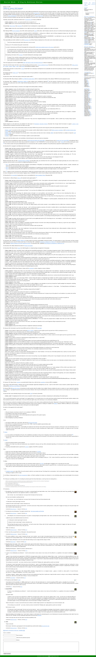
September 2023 (87, 92)
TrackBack (22, 630)
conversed (31, 268)
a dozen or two (75, 123)
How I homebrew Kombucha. (89, 52)
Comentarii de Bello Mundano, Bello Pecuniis (89, 78)
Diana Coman (12, 25)
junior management (23, 475)
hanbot (10, 66)
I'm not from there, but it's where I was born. (89, 18)
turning (62, 141)
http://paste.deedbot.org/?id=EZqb (37, 511)
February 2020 (87, 112)
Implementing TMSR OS (22, 81)
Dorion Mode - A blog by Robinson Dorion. (23, 2)
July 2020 (86, 109)
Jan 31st (42, 463)
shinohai (23, 66)
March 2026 (86, 89)
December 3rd (27, 39)
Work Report (86, 86)
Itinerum (85, 81)
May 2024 (86, 91)
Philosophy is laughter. (88, 53)
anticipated (19, 25)
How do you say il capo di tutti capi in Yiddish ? (89, 20)
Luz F (85, 17)
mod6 (17, 66)
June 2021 (86, 103)
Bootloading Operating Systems (41, 123)
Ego (85, 79)
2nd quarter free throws (88, 73)
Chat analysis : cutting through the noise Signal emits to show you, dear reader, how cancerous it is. (89, 64)
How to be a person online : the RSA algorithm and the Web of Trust (89, 25)
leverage (21, 54)
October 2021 (86, 101)
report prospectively (12, 15)
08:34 (21, 586)
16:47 (26, 529)
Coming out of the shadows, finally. (89, 39)
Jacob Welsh (13, 577)
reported (18, 382)
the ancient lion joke (45, 625)
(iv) (6, 171)
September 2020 (87, 108)
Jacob (35, 30)
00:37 (25, 577)
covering (27, 446)
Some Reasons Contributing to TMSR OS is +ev (54, 243)
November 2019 (87, 114)
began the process (16, 388)
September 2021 (87, 102)
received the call (28, 19)
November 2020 (87, 107)
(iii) (3, 143)
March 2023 (86, 97)
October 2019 (86, 115)
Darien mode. (86, 60)
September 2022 (87, 98)
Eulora (85, 80)
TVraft (24, 62)
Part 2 (7, 167)
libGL (4, 389)
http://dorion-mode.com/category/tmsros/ (34, 62)
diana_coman (75, 64)
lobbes (14, 66)
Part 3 (7, 168)
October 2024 (86, 90)
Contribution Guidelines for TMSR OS (47, 241)
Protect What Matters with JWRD (89, 23)
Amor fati (86, 74)
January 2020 (86, 113)
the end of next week (32, 422)
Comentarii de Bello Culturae (89, 75)
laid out (19, 177)
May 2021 (86, 104)
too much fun (36, 13)
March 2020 (86, 111)
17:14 (26, 550)
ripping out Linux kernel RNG (63, 140)
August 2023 (86, 93)
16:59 (25, 541)
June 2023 (86, 95)
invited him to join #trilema (14, 385)
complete (39, 451)
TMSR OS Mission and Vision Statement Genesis (20, 243)
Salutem (85, 84)
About (85, 8)
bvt (4, 66)
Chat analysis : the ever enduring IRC (88, 62)
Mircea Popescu (13, 513)
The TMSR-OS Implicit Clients (28, 78)
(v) (36, 177)
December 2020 (87, 106)
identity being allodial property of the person (45, 47)
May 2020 (86, 110)
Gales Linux (15, 72)
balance (55, 403)
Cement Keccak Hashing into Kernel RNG (36, 140)
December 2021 (87, 99)
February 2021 (87, 105)
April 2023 (86, 96)
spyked (6, 66)
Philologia (86, 83)
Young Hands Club (39, 15)
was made (39, 328)
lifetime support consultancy (57, 130)
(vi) (72, 434)
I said (31, 393)
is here (19, 579)
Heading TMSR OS (21, 240)
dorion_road (8, 130)
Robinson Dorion (14, 529)
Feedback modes (9, 471)
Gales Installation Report (40, 175)
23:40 (26, 619)
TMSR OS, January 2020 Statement (13, 8)
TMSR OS (9, 9)
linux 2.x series (30, 330)
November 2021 (87, 100)
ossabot (7, 135)
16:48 (26, 534)
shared (19, 248)
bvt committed (14, 175)
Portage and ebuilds (28, 245)
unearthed (43, 382)
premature (39, 615)
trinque (22, 68)
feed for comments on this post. (10, 630)
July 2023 (86, 94)
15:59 (26, 513)
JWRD (52, 132)
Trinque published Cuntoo (43, 64)
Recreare (86, 83)
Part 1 (7, 164)
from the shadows (16, 30)
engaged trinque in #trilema (24, 160)
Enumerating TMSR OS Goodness (88, 10)
